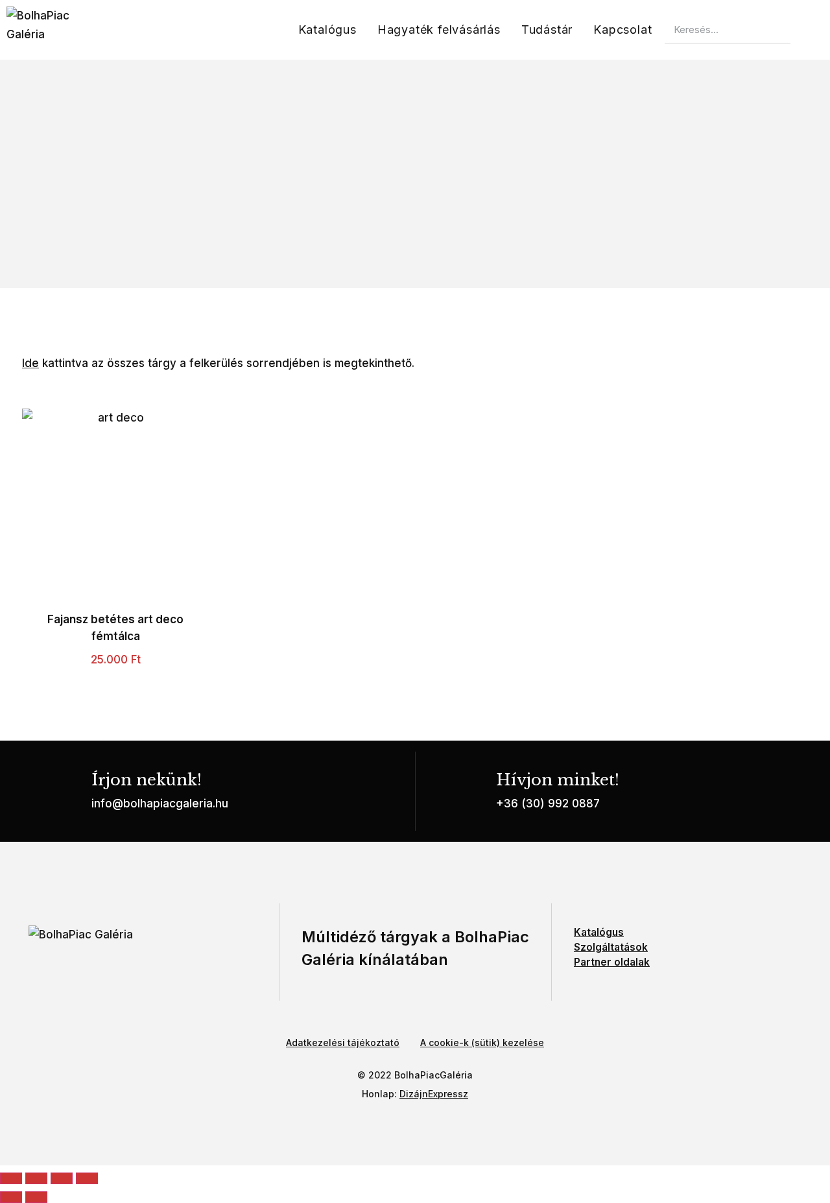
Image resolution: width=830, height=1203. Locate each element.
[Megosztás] (62, 1178)
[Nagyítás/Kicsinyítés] (11, 1178)
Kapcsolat (622, 29)
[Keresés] (804, 29)
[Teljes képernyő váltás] (36, 1178)
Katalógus (327, 29)
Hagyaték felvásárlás (439, 29)
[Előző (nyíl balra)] (11, 1197)
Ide (30, 363)
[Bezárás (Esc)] (87, 1178)
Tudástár (547, 29)
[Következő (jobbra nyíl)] (36, 1197)
